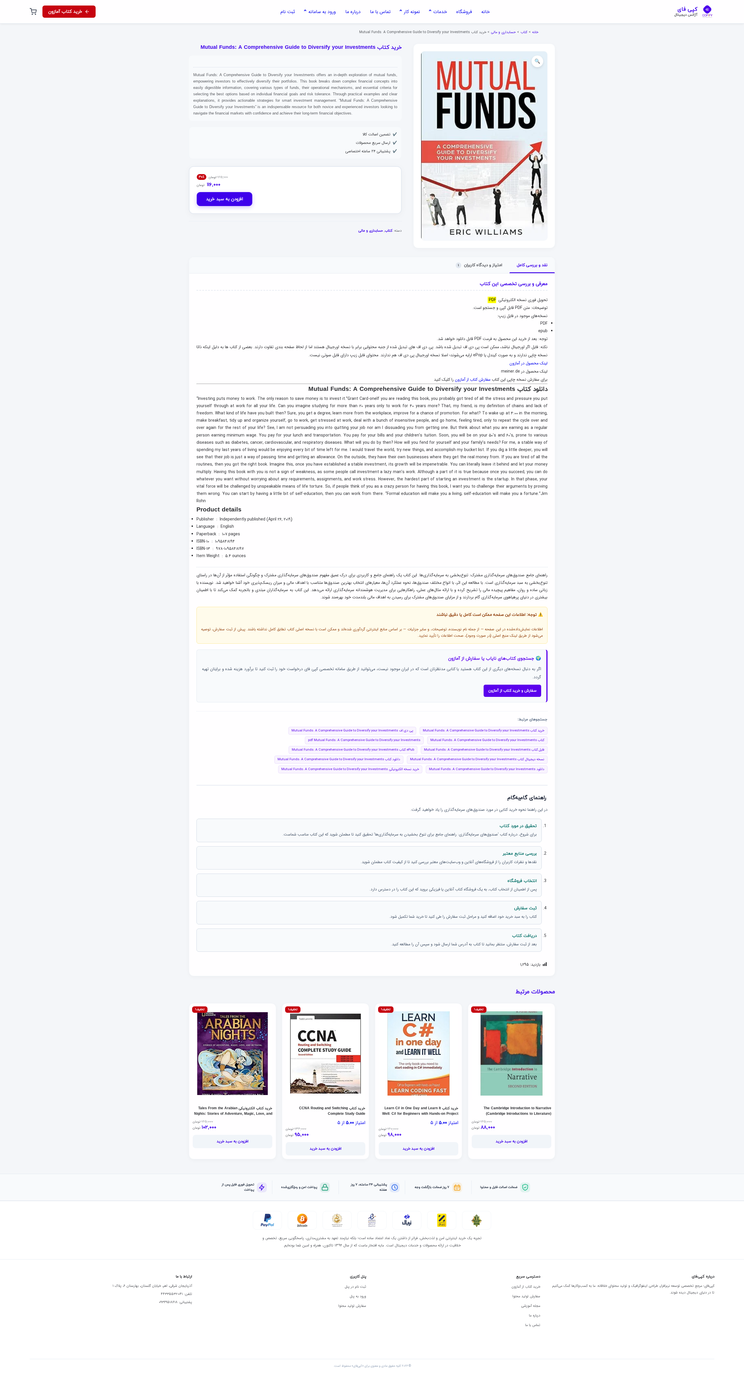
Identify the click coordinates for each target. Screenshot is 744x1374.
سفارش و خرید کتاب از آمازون (512, 690)
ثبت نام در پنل (355, 1286)
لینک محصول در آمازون (528, 363)
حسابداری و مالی (503, 32)
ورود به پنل (358, 1296)
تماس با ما (532, 1325)
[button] (537, 61)
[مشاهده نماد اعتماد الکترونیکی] (372, 1220)
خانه (535, 32)
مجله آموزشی (530, 1306)
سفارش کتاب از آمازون (473, 379)
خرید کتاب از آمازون (526, 1286)
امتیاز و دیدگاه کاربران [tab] (480, 265)
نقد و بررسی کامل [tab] (532, 265)
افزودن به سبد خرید (224, 199)
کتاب (524, 32)
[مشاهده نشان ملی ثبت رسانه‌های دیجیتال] (337, 1220)
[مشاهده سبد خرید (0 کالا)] (33, 11)
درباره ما (534, 1315)
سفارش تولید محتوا (526, 1296)
